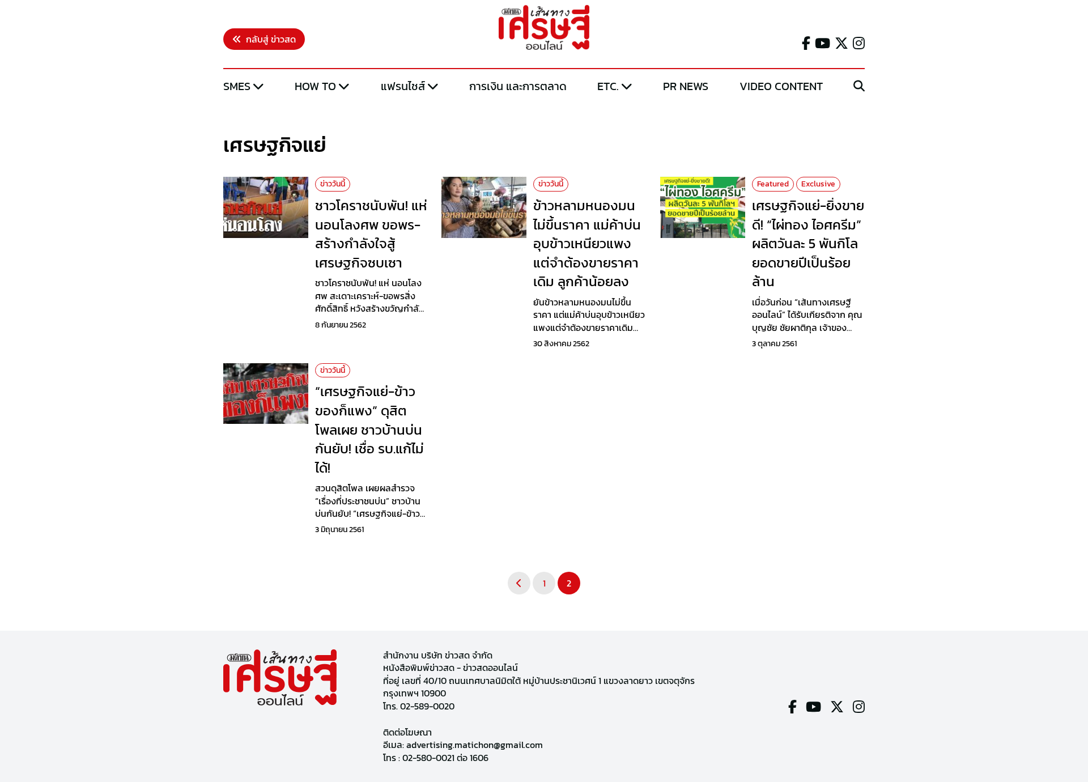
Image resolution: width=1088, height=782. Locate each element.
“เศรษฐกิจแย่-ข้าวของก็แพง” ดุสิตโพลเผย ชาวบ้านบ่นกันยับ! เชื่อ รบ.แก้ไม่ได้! (369, 429)
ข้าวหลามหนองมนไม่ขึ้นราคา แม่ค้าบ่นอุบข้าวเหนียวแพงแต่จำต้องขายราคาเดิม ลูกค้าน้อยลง (587, 243)
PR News (685, 86)
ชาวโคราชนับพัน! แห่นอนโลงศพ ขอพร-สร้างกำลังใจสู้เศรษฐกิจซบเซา (371, 234)
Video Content (781, 86)
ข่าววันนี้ (332, 184)
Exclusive (818, 184)
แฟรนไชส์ (403, 86)
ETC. (608, 86)
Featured (773, 184)
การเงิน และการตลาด (518, 86)
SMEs (236, 86)
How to (315, 86)
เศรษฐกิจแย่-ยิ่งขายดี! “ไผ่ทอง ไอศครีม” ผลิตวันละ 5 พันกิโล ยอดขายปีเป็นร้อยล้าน (808, 243)
